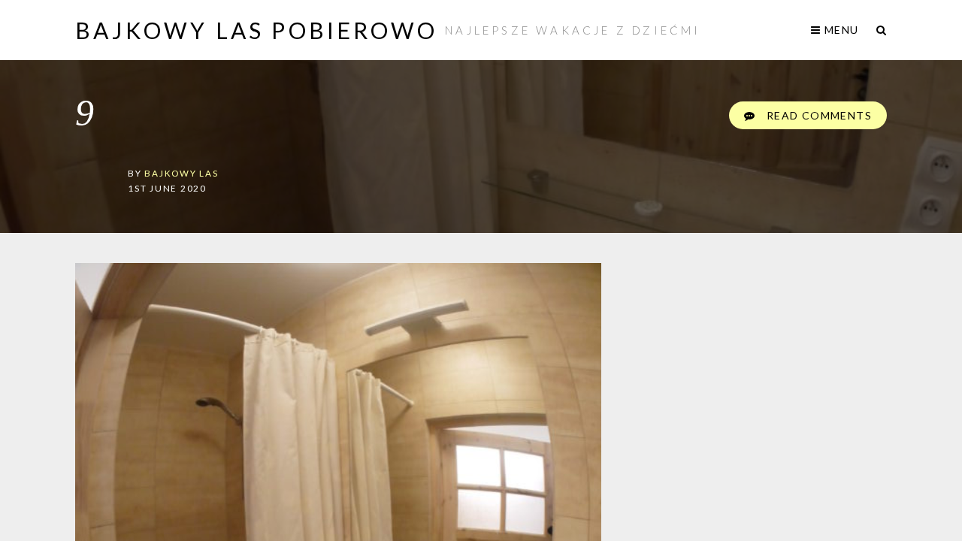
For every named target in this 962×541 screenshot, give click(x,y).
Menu (839, 29)
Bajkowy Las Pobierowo (256, 30)
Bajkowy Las (181, 173)
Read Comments (817, 115)
